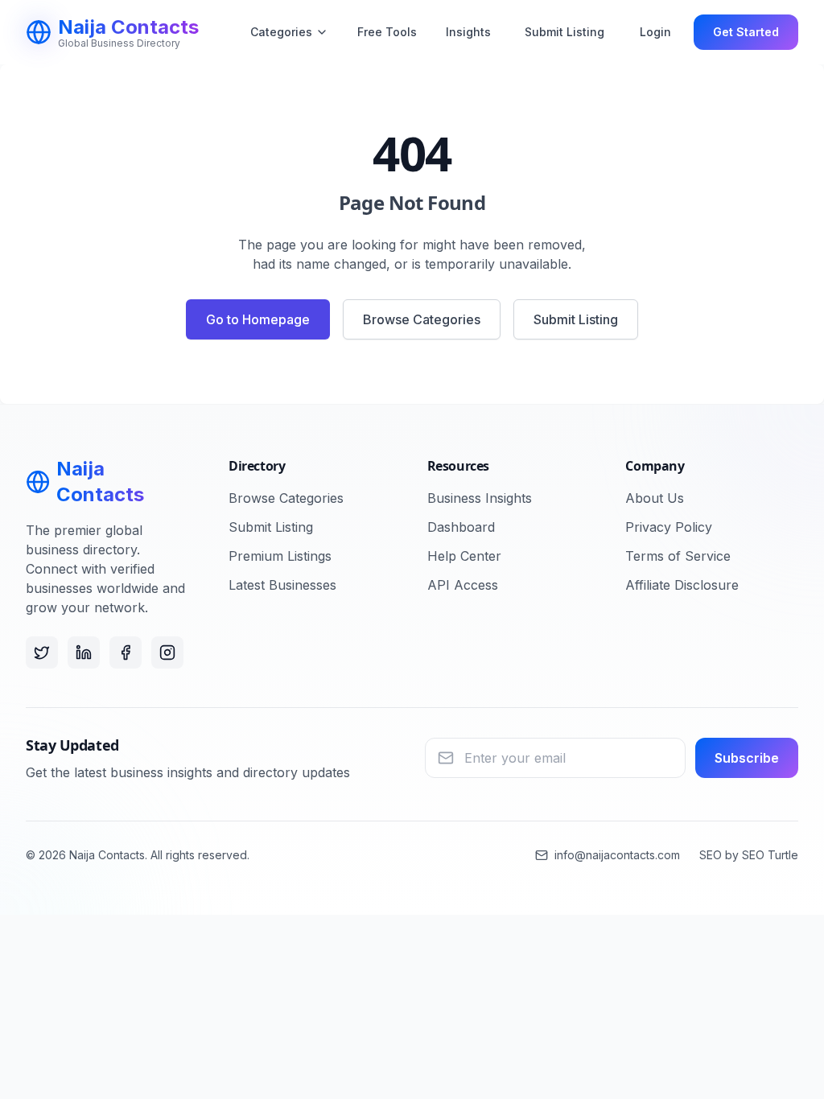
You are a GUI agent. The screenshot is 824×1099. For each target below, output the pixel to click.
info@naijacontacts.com (617, 855)
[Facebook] (125, 652)
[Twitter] (42, 652)
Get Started (746, 32)
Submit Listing (564, 32)
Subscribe (747, 758)
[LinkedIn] (84, 652)
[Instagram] (167, 652)
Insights (468, 32)
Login (655, 32)
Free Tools (387, 32)
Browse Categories (421, 319)
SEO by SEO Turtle (748, 855)
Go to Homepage (258, 319)
